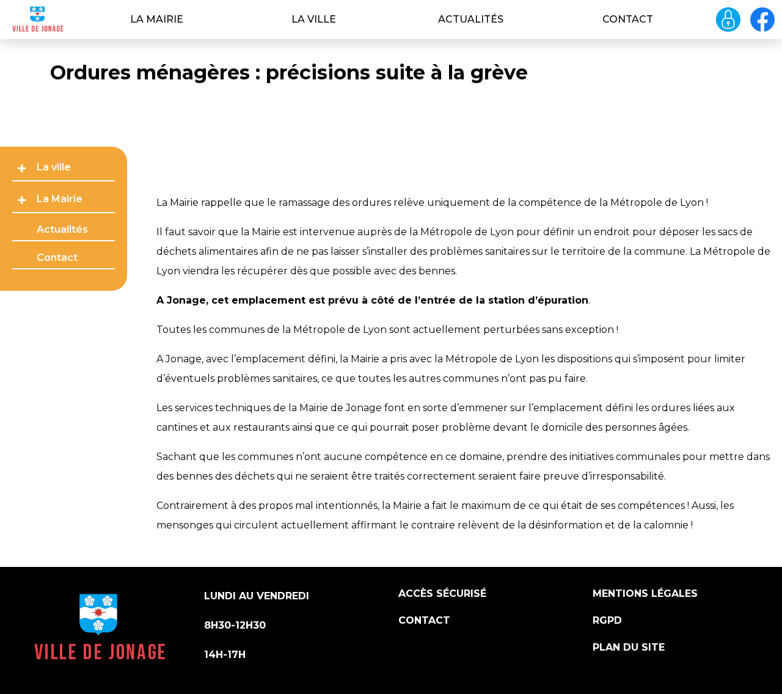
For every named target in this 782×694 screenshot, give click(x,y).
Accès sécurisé (442, 593)
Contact (627, 19)
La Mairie (156, 19)
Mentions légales (645, 593)
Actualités (470, 19)
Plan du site (629, 647)
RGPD (607, 620)
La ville (313, 19)
